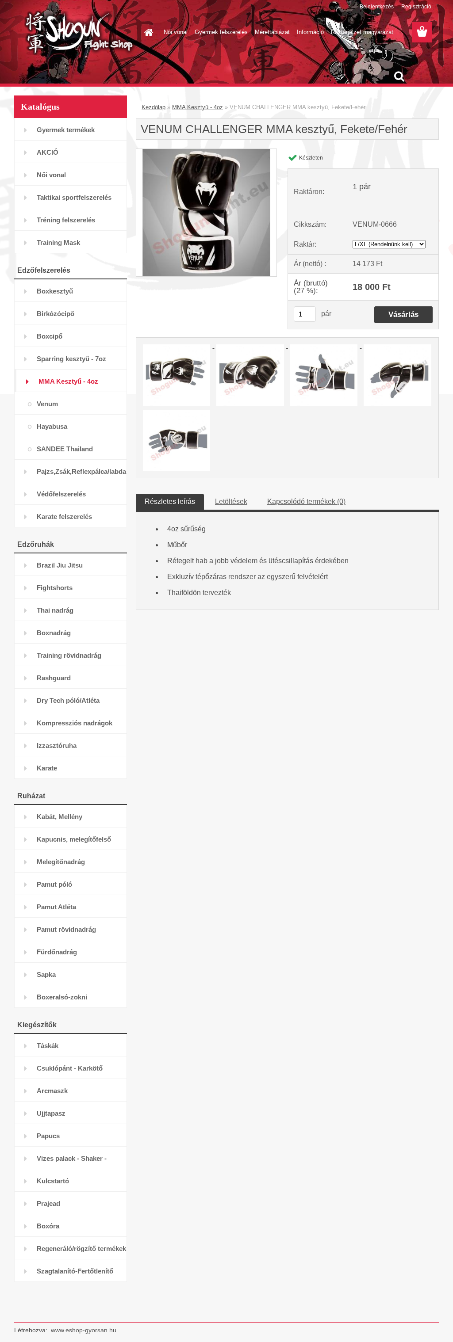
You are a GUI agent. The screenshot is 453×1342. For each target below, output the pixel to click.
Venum (47, 404)
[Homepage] (147, 32)
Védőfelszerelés (61, 494)
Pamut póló (54, 884)
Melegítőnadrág (61, 861)
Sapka (46, 974)
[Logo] (75, 33)
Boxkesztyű (55, 291)
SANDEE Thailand (65, 449)
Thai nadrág (55, 610)
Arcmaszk (52, 1090)
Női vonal (176, 32)
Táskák (47, 1045)
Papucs (48, 1136)
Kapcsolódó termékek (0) (306, 501)
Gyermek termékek (66, 129)
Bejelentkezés (377, 7)
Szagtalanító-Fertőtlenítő (75, 1271)
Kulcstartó (53, 1181)
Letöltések (231, 501)
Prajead (48, 1203)
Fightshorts (55, 587)
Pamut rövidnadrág (66, 929)
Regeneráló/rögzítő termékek (81, 1248)
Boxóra (48, 1226)
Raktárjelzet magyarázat (362, 32)
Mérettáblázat (272, 32)
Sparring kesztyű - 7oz (71, 358)
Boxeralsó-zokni (62, 997)
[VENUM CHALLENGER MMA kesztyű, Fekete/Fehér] (206, 152)
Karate (47, 768)
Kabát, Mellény (59, 816)
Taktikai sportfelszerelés (74, 197)
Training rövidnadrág (69, 655)
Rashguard (54, 678)
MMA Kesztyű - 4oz (68, 381)
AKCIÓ (47, 152)
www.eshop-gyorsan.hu (83, 1330)
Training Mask (58, 242)
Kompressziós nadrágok (74, 723)
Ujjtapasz (51, 1113)
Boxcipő (49, 336)
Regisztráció (416, 7)
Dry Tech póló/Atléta (68, 700)
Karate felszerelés (64, 516)
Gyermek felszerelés (221, 32)
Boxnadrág (54, 633)
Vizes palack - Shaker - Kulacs (72, 1162)
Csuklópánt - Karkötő (70, 1068)
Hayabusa (52, 426)
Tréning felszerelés (66, 220)
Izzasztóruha (57, 745)
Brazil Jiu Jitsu (60, 565)
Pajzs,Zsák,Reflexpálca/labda (81, 471)
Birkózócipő (55, 313)
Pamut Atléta (56, 907)
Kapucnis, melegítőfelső (74, 839)
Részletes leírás (170, 501)
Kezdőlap (153, 107)
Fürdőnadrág (57, 952)
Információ (310, 32)
